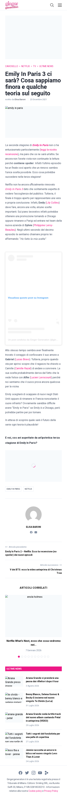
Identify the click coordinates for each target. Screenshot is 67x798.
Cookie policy (35, 791)
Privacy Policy (51, 791)
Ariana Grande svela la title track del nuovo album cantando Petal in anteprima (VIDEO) (43, 717)
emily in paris (13, 489)
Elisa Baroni (20, 99)
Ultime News (46, 66)
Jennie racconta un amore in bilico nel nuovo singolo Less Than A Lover (41, 753)
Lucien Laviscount (41, 377)
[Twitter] (27, 772)
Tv (34, 66)
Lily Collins (52, 202)
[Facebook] (31, 532)
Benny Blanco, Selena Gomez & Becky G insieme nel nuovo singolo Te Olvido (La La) (42, 697)
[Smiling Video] (46, 772)
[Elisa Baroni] (33, 514)
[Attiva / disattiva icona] (52, 5)
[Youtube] (40, 772)
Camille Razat (23, 368)
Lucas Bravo (22, 359)
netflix (28, 489)
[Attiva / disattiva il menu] (60, 5)
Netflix (25, 66)
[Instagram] (33, 772)
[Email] (35, 532)
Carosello (11, 66)
